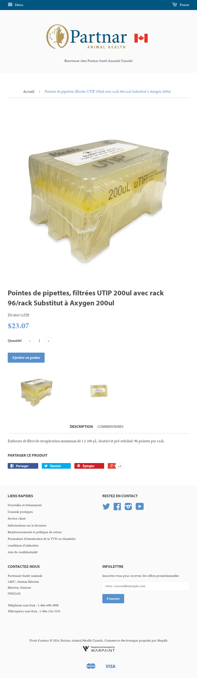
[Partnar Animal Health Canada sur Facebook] (117, 508)
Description (81, 426)
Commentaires (110, 426)
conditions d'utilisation (23, 545)
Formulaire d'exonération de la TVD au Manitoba (42, 538)
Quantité (15, 340)
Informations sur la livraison (27, 525)
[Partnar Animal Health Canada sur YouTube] (140, 508)
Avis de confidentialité (23, 552)
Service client (17, 518)
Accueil (28, 91)
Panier (184, 4)
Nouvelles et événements (25, 505)
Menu (18, 4)
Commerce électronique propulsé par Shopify (135, 640)
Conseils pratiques (20, 512)
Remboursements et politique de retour (35, 532)
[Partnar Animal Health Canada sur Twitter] (106, 508)
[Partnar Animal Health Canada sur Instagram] (128, 508)
